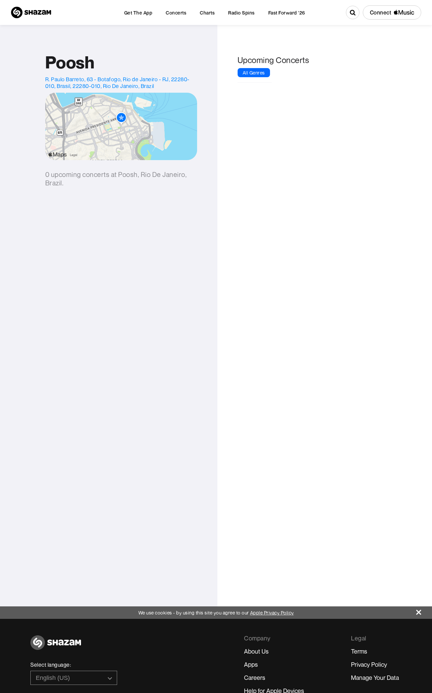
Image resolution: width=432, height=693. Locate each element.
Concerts (176, 13)
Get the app (138, 13)
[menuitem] (138, 13)
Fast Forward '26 (286, 13)
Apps (251, 664)
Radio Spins (241, 13)
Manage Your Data (375, 677)
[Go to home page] (55, 646)
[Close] (424, 610)
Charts (207, 13)
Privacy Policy (369, 664)
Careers (254, 677)
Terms (359, 651)
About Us (256, 651)
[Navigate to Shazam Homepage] (31, 12)
